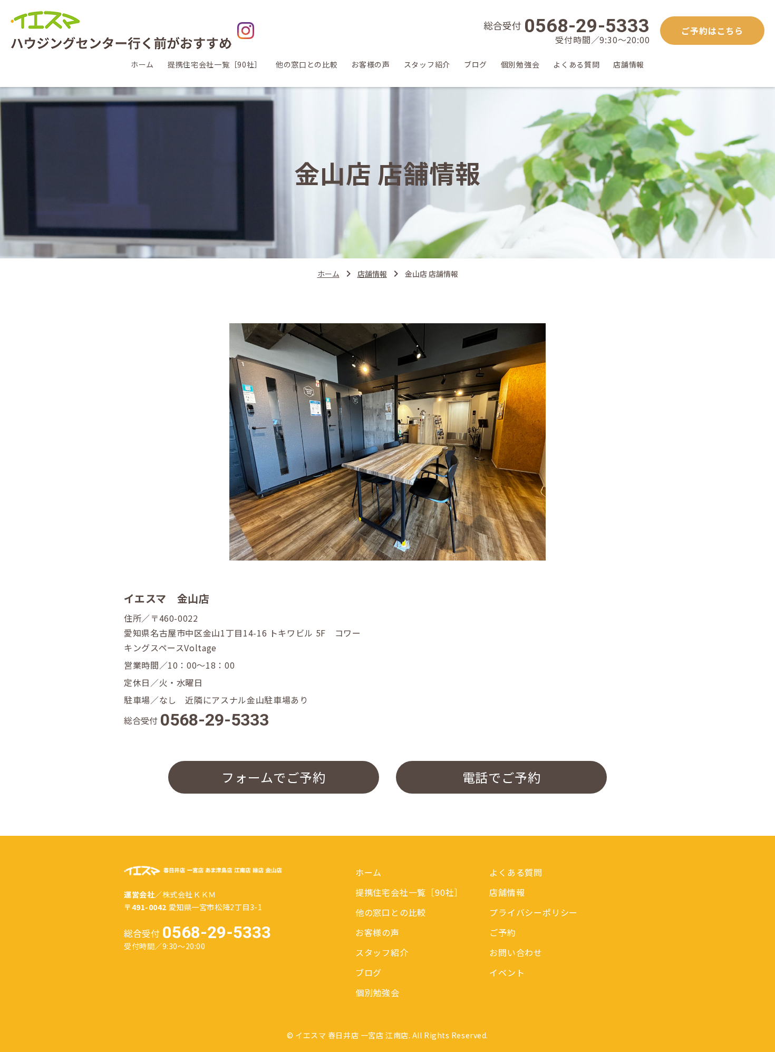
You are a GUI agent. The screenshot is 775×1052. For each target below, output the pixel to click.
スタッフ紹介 (427, 65)
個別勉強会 (520, 65)
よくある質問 (576, 65)
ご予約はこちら (712, 30)
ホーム (142, 65)
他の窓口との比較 (307, 65)
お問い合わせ (515, 952)
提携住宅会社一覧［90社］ (215, 65)
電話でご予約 (501, 777)
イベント (507, 972)
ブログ (475, 65)
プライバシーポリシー (533, 912)
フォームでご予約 (273, 777)
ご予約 (502, 932)
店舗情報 (628, 65)
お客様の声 (370, 65)
